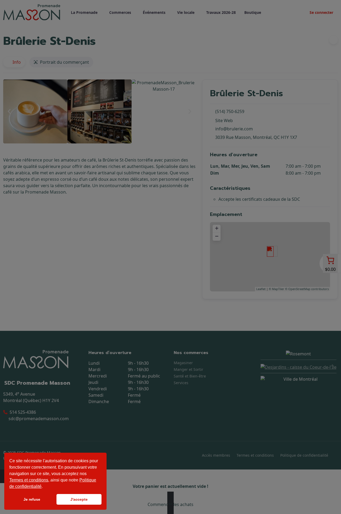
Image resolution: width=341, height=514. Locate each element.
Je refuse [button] (31, 499)
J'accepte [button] (79, 499)
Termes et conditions (28, 480)
